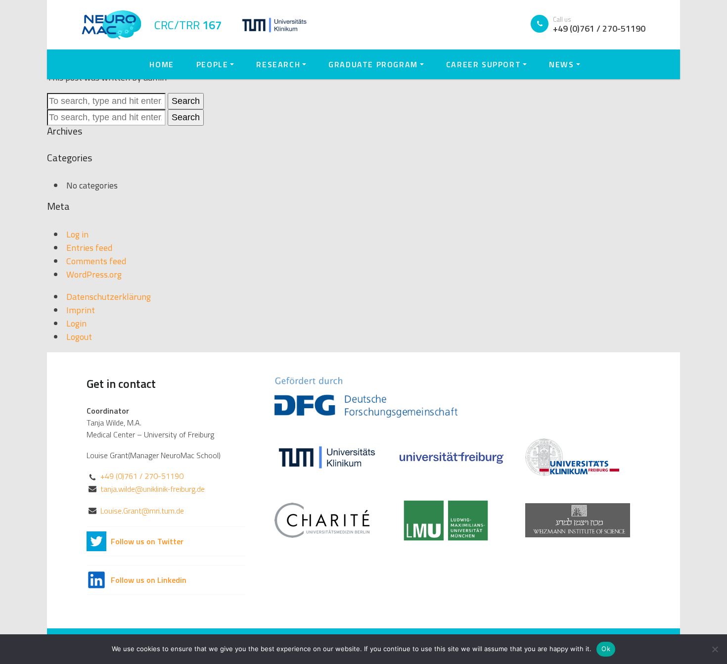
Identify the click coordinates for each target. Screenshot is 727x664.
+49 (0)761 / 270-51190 (141, 476)
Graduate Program (373, 64)
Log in (77, 234)
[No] (715, 649)
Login (76, 323)
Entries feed (89, 247)
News (561, 64)
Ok (605, 649)
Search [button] (186, 101)
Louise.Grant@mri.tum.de (142, 511)
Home (161, 64)
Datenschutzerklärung (108, 296)
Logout (79, 336)
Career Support (483, 64)
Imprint (80, 310)
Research (278, 64)
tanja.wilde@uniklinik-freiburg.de (152, 489)
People (212, 64)
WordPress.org (94, 274)
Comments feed (96, 261)
